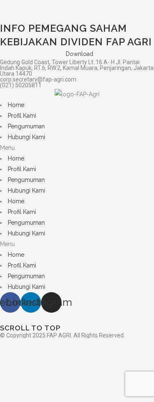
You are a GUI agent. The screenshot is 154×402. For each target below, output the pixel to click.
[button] (77, 147)
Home (16, 105)
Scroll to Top (30, 328)
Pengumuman (26, 126)
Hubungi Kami (26, 137)
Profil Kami (22, 115)
